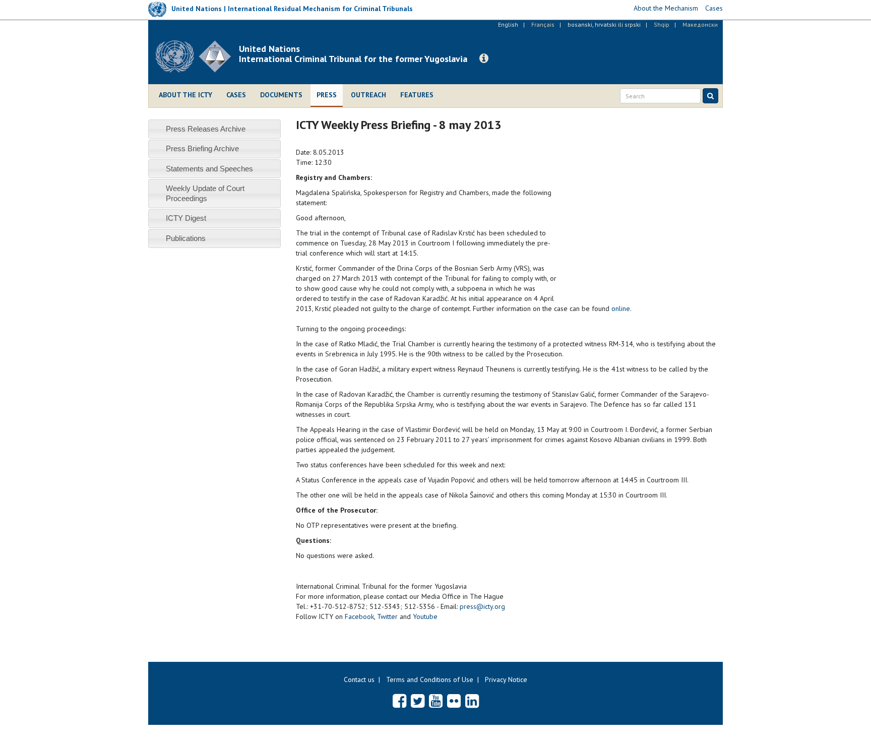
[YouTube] (436, 700)
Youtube (425, 616)
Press (327, 94)
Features (416, 94)
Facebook (359, 616)
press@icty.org (482, 606)
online (620, 308)
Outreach (368, 94)
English (508, 24)
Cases (236, 94)
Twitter (387, 616)
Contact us (359, 679)
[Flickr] (454, 700)
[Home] (197, 56)
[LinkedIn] (472, 700)
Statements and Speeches (209, 168)
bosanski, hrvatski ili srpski (604, 24)
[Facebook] (399, 700)
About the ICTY (185, 94)
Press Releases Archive (205, 129)
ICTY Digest (186, 218)
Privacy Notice (506, 679)
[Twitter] (417, 700)
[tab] (214, 128)
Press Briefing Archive (202, 148)
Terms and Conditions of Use (429, 679)
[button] (484, 58)
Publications (186, 238)
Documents (281, 94)
